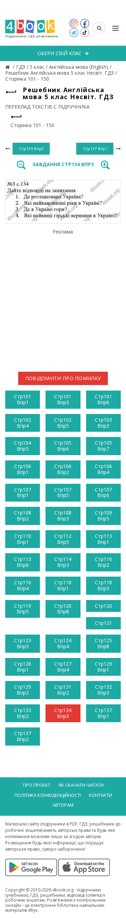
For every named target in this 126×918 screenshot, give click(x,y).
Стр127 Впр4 (62, 666)
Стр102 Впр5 (62, 422)
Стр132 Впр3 (103, 689)
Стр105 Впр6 (62, 445)
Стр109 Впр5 (103, 515)
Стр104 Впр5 (22, 445)
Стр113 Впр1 (103, 539)
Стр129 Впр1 (103, 666)
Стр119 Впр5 (22, 608)
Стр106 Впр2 (62, 469)
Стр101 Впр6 (103, 399)
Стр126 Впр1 (22, 666)
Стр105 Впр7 (103, 445)
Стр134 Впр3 (62, 713)
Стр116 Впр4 (22, 585)
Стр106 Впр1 (22, 469)
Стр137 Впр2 (22, 736)
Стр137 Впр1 (103, 713)
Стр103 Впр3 (103, 422)
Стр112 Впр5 (62, 539)
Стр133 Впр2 (22, 713)
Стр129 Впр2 (22, 689)
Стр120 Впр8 (62, 608)
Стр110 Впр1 (22, 539)
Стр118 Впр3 (103, 585)
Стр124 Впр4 (62, 643)
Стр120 (103, 605)
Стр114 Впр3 (62, 562)
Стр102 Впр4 (22, 422)
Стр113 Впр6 (22, 562)
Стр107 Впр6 (103, 492)
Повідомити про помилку (63, 378)
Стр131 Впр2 (62, 689)
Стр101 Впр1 (22, 399)
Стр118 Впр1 (62, 585)
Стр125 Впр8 (103, 643)
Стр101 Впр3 (62, 399)
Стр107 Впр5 (62, 492)
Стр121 (103, 623)
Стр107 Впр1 (22, 492)
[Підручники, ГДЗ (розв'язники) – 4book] (8, 67)
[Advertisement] (63, 297)
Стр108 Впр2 (22, 515)
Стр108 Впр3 (62, 515)
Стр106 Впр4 (103, 469)
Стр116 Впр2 (103, 562)
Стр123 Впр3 (22, 643)
